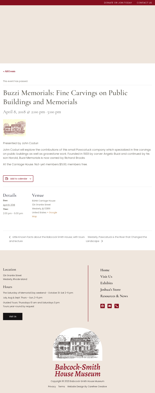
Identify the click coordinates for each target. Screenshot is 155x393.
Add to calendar (18, 178)
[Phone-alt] (116, 306)
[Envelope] (109, 306)
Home (104, 270)
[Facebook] (102, 306)
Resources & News (114, 296)
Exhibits (106, 283)
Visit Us (106, 276)
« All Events (9, 71)
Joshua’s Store (110, 289)
